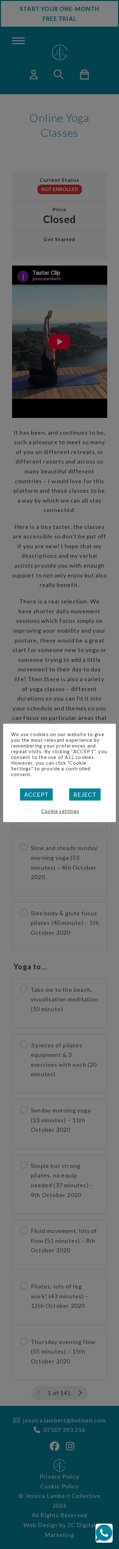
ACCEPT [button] (36, 794)
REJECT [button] (84, 794)
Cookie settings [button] (60, 811)
